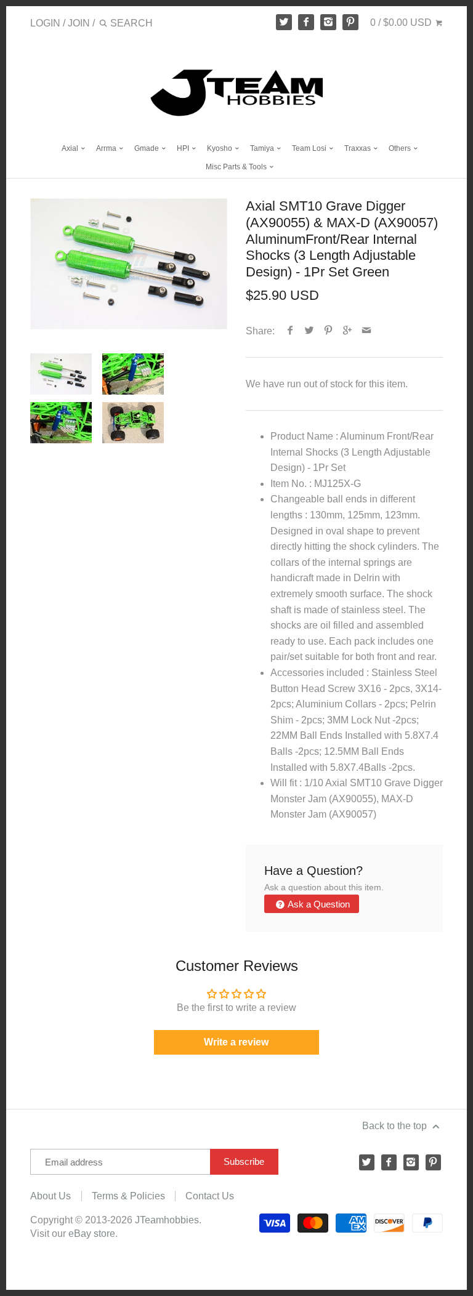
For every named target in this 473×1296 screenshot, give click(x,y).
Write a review (236, 1042)
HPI (184, 148)
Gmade (147, 148)
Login (45, 23)
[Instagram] (328, 22)
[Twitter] (284, 22)
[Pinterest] (350, 22)
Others (401, 148)
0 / (401, 22)
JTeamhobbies (167, 1220)
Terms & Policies (128, 1196)
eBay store (91, 1233)
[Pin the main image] (328, 331)
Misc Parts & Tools (237, 167)
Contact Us (209, 1196)
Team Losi (310, 148)
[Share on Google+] (347, 331)
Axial (71, 148)
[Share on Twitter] (309, 331)
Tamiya (263, 148)
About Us (50, 1196)
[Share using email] (366, 331)
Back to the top (395, 1126)
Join (79, 23)
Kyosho (220, 148)
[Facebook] (306, 22)
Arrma (107, 148)
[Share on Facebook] (290, 331)
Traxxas (358, 148)
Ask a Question (318, 904)
